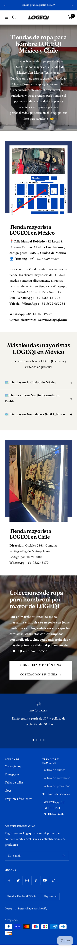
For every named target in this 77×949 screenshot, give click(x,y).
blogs (8, 791)
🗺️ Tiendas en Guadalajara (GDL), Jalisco (35, 414)
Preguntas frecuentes (18, 799)
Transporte (12, 775)
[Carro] (70, 17)
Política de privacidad (56, 786)
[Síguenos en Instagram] (27, 880)
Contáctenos (13, 767)
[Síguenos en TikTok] (53, 880)
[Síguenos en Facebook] (9, 880)
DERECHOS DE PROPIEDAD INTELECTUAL (53, 808)
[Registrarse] (63, 856)
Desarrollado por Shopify (32, 909)
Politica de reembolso (56, 778)
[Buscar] (14, 17)
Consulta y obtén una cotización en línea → (41, 670)
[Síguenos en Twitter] (18, 880)
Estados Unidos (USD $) (21, 896)
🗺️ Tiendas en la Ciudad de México (30, 383)
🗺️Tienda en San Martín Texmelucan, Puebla (32, 398)
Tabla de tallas (14, 783)
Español (48, 896)
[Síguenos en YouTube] (44, 880)
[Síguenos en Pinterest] (35, 880)
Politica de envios (53, 770)
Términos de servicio (55, 794)
